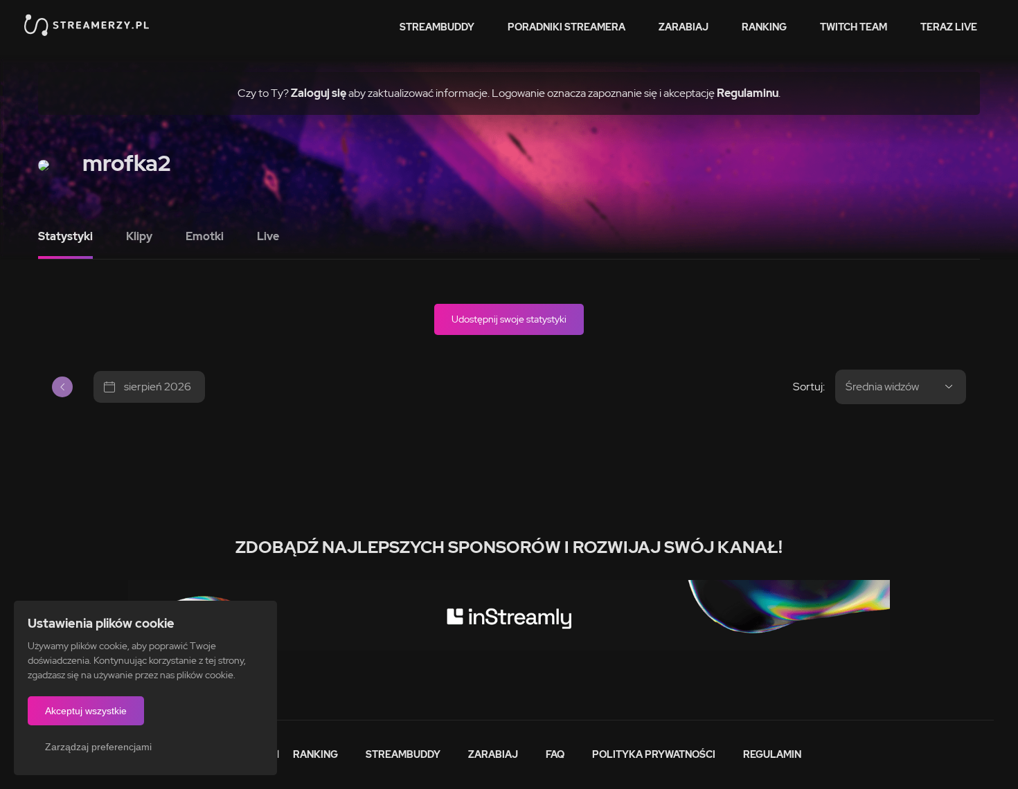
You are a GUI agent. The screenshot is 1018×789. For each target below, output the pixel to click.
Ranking (764, 27)
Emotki (205, 236)
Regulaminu (747, 93)
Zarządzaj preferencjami (98, 746)
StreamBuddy (437, 27)
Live (268, 236)
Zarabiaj (683, 27)
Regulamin (772, 754)
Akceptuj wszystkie (86, 710)
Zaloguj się (318, 93)
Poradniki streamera (566, 27)
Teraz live (948, 27)
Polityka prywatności (653, 754)
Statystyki (65, 236)
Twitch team (853, 27)
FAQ (555, 754)
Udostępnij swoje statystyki (509, 319)
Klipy (139, 236)
